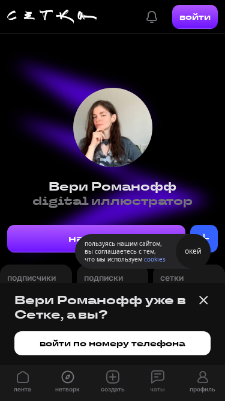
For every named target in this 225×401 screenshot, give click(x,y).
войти (195, 17)
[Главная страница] (52, 17)
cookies (155, 259)
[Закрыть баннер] (203, 300)
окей (193, 251)
